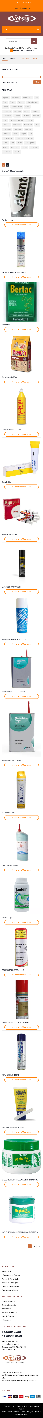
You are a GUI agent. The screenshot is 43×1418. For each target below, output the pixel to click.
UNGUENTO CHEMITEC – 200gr (13, 1127)
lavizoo (30, 120)
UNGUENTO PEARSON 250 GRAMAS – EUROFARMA (20, 1180)
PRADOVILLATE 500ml (10, 865)
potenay (6, 134)
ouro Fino (18, 129)
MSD (37, 125)
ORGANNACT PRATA (9, 813)
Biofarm (21, 102)
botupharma (32, 102)
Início (4, 58)
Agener (5, 98)
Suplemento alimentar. (24, 138)
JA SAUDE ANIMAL (16, 120)
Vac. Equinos (30, 143)
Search (34, 41)
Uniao (20, 143)
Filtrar (37, 82)
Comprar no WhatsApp (21, 225)
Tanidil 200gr (6, 918)
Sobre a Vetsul (7, 1272)
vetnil (25, 147)
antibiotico (27, 98)
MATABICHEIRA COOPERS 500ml (13, 692)
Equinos (13, 58)
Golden (17, 116)
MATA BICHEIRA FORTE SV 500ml (14, 639)
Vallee (5, 147)
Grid (3, 165)
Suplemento (7, 138)
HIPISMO (36, 116)
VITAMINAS (7, 152)
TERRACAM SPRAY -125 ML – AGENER (15, 1023)
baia (4, 102)
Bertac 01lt (6, 325)
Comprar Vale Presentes (11, 1287)
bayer (12, 102)
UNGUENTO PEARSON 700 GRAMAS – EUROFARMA (20, 1232)
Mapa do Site (6, 1309)
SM (31, 134)
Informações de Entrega (11, 1275)
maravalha (17, 125)
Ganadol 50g (6, 482)
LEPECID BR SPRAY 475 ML (11, 587)
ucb (12, 143)
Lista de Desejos (8, 1316)
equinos (35, 111)
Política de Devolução (10, 1283)
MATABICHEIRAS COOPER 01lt (12, 760)
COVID (26, 111)
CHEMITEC (7, 111)
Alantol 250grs (7, 220)
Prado (15, 134)
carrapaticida (17, 107)
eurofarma (7, 116)
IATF (4, 120)
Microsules (28, 125)
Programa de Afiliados (10, 1290)
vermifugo (15, 147)
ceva (27, 107)
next (39, 1246)
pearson (28, 129)
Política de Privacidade (10, 1279)
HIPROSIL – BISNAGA (9, 535)
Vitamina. (34, 147)
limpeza (6, 125)
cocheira (17, 111)
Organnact (7, 129)
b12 (36, 98)
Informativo (6, 1320)
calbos (5, 107)
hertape (27, 116)
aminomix (15, 98)
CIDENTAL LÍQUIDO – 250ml (11, 430)
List (7, 165)
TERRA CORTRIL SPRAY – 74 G (13, 970)
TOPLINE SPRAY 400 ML (10, 1075)
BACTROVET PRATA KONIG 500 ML (14, 272)
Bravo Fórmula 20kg (9, 377)
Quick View (39, 179)
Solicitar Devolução (9, 1305)
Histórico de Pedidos (9, 1312)
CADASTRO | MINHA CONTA (21, 9)
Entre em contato (8, 1301)
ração (23, 134)
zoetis (17, 152)
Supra (5, 143)
